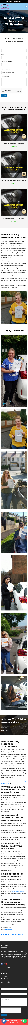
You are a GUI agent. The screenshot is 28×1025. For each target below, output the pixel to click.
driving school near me (18, 891)
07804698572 (17, 2)
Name (3, 47)
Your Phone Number (7, 61)
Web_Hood (15, 1022)
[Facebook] (2, 964)
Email (3, 54)
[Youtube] (6, 964)
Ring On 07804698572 (14, 38)
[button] (26, 6)
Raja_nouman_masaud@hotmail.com (12, 934)
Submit (4, 95)
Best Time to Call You (7, 69)
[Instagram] (4, 964)
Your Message (5, 76)
